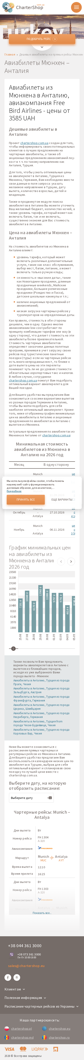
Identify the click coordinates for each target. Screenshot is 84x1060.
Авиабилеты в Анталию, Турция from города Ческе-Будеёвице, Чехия (37, 723)
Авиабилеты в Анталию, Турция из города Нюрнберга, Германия (41, 715)
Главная (9, 54)
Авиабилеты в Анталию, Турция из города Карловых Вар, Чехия (41, 731)
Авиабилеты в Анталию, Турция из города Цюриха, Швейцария (41, 707)
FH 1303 (43, 889)
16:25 (41, 874)
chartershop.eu (59, 1029)
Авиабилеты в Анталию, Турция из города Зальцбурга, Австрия (41, 690)
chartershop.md (22, 1037)
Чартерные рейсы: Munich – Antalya (42, 814)
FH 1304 (43, 837)
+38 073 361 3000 (29, 954)
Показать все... (42, 913)
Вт (39, 830)
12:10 (41, 867)
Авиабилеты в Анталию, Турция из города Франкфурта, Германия (41, 698)
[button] (61, 561)
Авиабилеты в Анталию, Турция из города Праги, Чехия (41, 682)
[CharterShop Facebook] (7, 977)
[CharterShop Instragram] (16, 977)
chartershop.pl (21, 1029)
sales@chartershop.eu (26, 966)
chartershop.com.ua (34, 143)
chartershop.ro (59, 1037)
